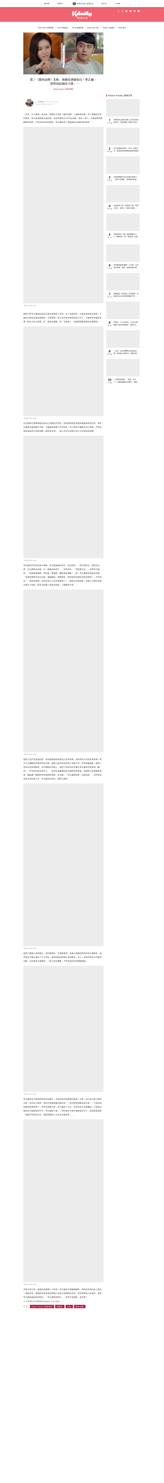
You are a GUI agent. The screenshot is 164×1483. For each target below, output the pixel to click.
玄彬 (69, 1306)
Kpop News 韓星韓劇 (45, 28)
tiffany (41, 102)
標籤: (26, 1306)
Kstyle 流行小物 (92, 28)
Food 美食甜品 (62, 28)
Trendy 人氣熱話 (108, 28)
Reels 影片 (122, 28)
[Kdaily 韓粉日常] (82, 15)
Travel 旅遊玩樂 (77, 28)
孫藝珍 (60, 1306)
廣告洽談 (104, 3)
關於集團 (46, 3)
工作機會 (117, 3)
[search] (118, 11)
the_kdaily (55, 1301)
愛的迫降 (80, 1306)
